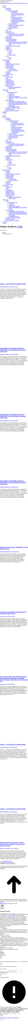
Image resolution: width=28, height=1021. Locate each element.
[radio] (0, 969)
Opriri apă (2, 616)
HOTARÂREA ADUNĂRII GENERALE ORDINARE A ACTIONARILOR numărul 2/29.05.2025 (13, 416)
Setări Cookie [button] (10, 903)
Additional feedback (4, 972)
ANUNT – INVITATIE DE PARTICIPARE (13, 284)
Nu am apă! (3, 1010)
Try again (19, 1007)
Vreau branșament (10, 1010)
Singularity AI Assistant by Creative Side (9, 1017)
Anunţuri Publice (4, 354)
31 (4, 861)
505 (10, 861)
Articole (2, 551)
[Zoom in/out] (4, 1019)
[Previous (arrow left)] (0, 1020)
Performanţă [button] (3, 927)
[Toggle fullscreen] (3, 1019)
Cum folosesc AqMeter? (6, 1011)
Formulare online (19, 1010)
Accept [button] (15, 903)
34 (8, 861)
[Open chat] (2, 952)
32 (5, 861)
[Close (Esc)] (0, 1019)
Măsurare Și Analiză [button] (4, 935)
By (9, 286)
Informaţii (6, 551)
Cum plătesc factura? (12, 1008)
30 (3, 861)
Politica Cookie (3, 903)
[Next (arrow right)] (2, 1020)
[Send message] (0, 1016)
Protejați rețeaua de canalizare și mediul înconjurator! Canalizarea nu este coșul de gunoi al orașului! (12, 844)
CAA (19, 226)
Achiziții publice (3, 286)
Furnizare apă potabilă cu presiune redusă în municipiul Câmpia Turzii (13, 612)
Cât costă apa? (4, 1008)
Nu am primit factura (23, 1008)
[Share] (2, 1019)
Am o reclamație (15, 1011)
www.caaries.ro (11, 916)
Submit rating (3, 973)
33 (6, 861)
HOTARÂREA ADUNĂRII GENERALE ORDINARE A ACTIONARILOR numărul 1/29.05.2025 (13, 482)
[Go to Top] (14, 898)
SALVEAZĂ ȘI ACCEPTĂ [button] (6, 948)
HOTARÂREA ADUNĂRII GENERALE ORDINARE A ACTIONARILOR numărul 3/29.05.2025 (13, 350)
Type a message (3, 1013)
